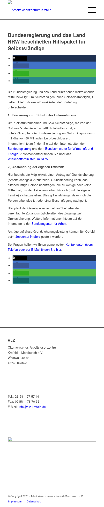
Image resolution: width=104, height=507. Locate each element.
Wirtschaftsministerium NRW (28, 158)
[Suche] (78, 9)
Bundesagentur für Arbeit (48, 223)
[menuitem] (78, 9)
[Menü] (89, 9)
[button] (20, 58)
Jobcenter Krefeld (27, 236)
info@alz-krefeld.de (32, 406)
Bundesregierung (19, 148)
